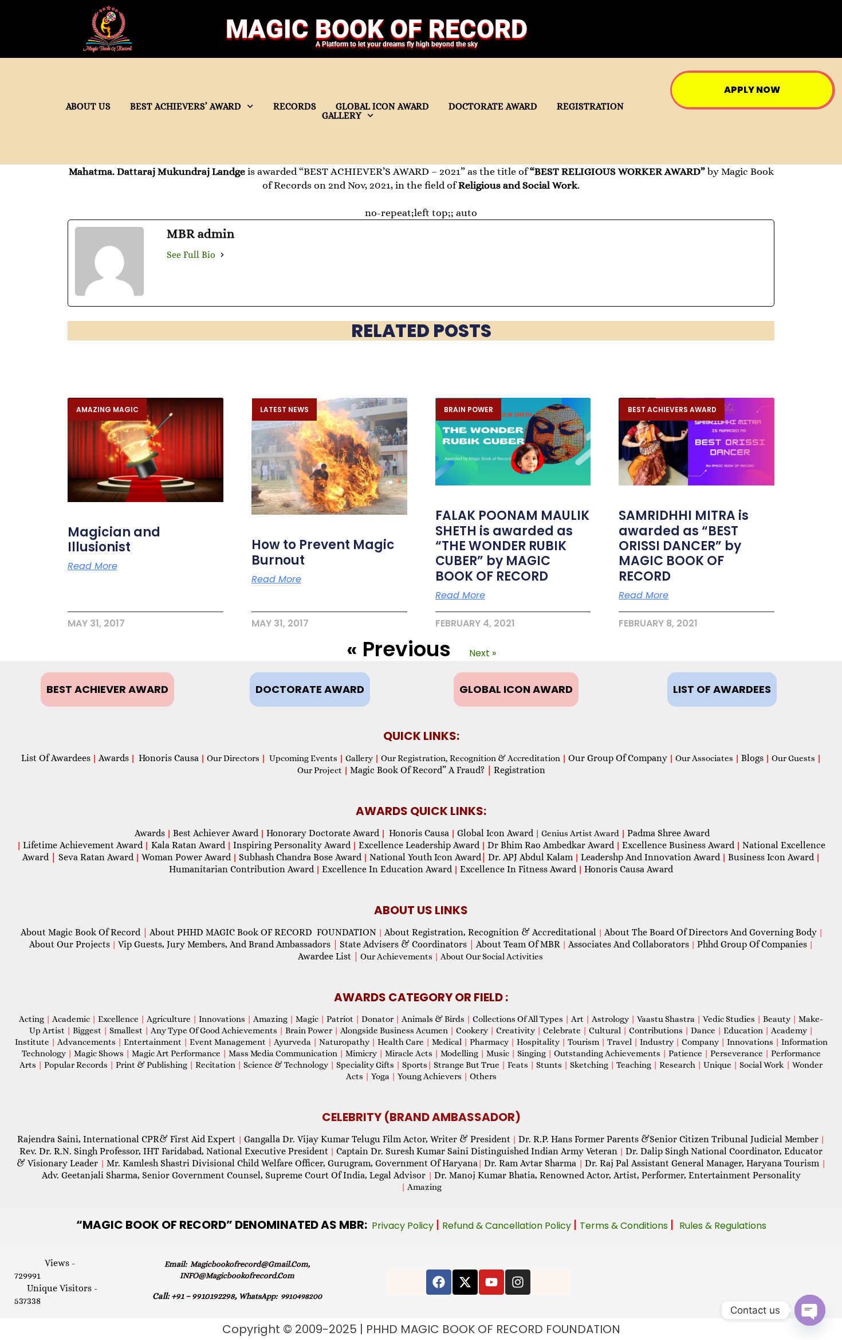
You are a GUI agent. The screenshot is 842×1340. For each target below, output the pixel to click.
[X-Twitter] (465, 1282)
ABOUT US (88, 106)
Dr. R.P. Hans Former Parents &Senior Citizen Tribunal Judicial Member (668, 1139)
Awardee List (328, 956)
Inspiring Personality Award (292, 845)
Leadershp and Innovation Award (650, 857)
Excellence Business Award (678, 845)
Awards (114, 758)
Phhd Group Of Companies (752, 944)
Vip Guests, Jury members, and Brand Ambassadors (228, 944)
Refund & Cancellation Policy (507, 1225)
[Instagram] (517, 1282)
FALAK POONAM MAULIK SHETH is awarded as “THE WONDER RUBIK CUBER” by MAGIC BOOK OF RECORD (512, 546)
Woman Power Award (186, 857)
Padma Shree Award (668, 833)
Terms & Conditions (625, 1225)
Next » (482, 653)
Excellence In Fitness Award (518, 869)
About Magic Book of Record (84, 932)
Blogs (752, 758)
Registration (519, 770)
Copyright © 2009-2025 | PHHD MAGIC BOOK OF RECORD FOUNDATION (421, 1329)
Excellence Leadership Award (419, 845)
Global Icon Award (495, 833)
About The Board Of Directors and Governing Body (710, 932)
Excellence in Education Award (387, 869)
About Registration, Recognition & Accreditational (490, 932)
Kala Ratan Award (187, 845)
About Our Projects (69, 944)
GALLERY (341, 115)
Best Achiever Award (215, 833)
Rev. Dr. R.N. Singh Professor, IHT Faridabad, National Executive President (173, 1151)
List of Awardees (56, 758)
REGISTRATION (590, 106)
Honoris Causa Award (628, 869)
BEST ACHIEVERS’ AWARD (185, 106)
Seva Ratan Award (94, 857)
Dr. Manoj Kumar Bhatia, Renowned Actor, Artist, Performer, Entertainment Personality (617, 1175)
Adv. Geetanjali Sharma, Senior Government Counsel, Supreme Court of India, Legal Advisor (235, 1175)
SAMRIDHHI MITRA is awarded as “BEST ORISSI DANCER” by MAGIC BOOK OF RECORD (684, 546)
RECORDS (294, 106)
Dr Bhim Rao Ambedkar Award (550, 845)
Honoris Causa (169, 758)
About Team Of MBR (518, 944)
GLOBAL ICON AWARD (382, 106)
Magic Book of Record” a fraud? (421, 770)
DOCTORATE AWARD (492, 106)
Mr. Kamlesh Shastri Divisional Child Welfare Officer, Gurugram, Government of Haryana (292, 1163)
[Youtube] (491, 1282)
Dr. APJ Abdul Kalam (530, 857)
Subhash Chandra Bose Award (300, 857)
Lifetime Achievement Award (83, 845)
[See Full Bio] (222, 255)
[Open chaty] (809, 1310)
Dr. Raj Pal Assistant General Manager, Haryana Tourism (703, 1163)
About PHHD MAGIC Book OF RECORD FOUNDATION (262, 932)
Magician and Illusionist (114, 539)
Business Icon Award (771, 857)
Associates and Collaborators (628, 944)
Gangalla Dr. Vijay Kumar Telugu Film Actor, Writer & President (377, 1139)
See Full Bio (191, 254)
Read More (92, 566)
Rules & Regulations (722, 1225)
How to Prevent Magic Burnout (323, 552)
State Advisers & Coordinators (407, 944)
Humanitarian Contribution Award (241, 869)
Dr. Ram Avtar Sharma (530, 1163)
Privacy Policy (404, 1225)
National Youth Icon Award (427, 857)
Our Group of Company (617, 758)
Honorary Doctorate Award (322, 833)
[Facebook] (438, 1282)
